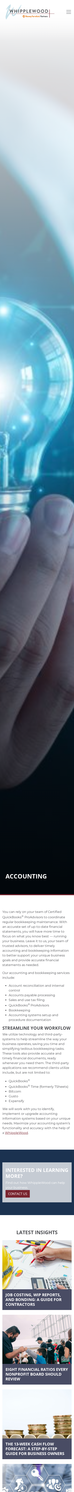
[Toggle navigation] (69, 12)
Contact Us (17, 1194)
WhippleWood (16, 1133)
